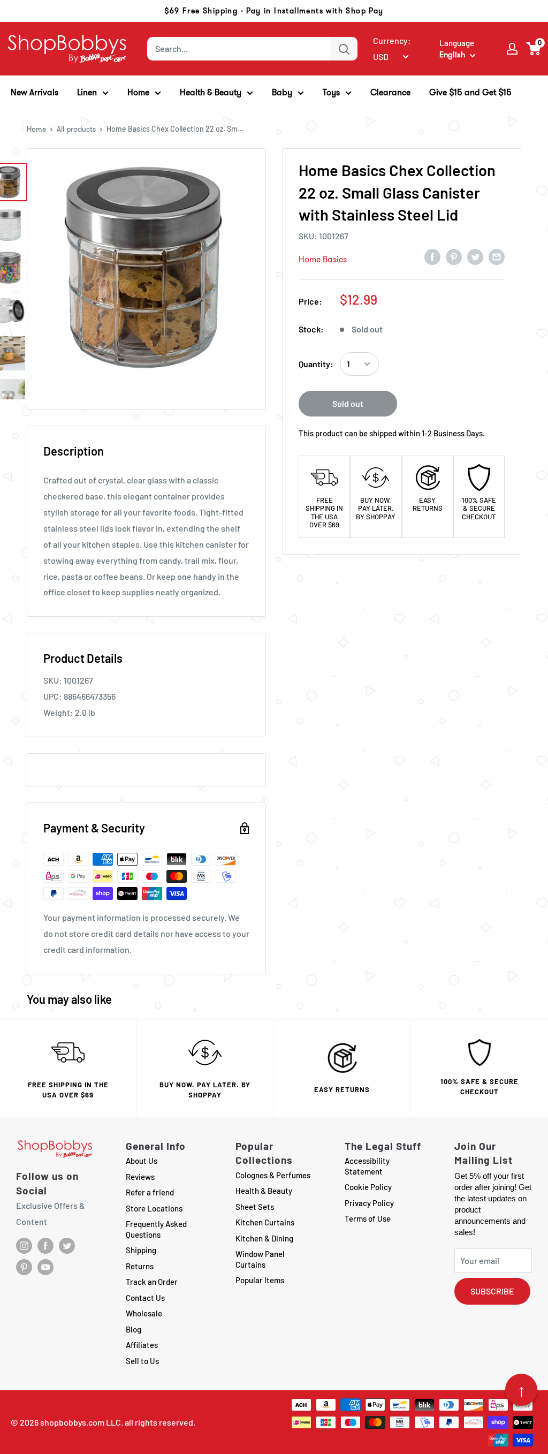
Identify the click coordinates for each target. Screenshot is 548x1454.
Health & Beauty (263, 1190)
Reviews (140, 1177)
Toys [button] (331, 92)
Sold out (347, 403)
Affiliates (142, 1345)
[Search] (344, 48)
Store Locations (154, 1208)
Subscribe (492, 1291)
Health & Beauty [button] (210, 92)
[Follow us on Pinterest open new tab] (24, 1267)
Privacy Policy (369, 1203)
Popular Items (259, 1280)
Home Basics (323, 259)
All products (76, 129)
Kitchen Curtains (264, 1222)
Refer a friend (150, 1192)
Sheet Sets (254, 1206)
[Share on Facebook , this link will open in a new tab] (432, 256)
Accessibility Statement (367, 1166)
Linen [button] (87, 92)
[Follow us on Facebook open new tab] (45, 1246)
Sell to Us (142, 1361)
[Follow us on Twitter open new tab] (67, 1246)
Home (36, 129)
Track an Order (152, 1281)
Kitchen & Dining (264, 1238)
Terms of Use (368, 1218)
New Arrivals (34, 92)
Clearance (390, 92)
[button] (534, 48)
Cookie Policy (368, 1187)
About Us (141, 1160)
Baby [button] (282, 92)
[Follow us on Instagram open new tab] (24, 1246)
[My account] (512, 49)
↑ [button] (521, 1389)
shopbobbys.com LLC (80, 1422)
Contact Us (145, 1297)
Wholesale (144, 1313)
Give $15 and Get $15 (470, 92)
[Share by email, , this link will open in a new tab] (497, 256)
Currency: (392, 40)
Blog (133, 1329)
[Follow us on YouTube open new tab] (45, 1267)
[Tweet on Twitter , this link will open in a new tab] (475, 256)
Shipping (141, 1250)
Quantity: (316, 364)
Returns (140, 1266)
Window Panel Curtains (260, 1259)
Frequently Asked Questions (156, 1229)
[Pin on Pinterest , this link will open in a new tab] (454, 256)
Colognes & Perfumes (272, 1175)
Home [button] (138, 92)
